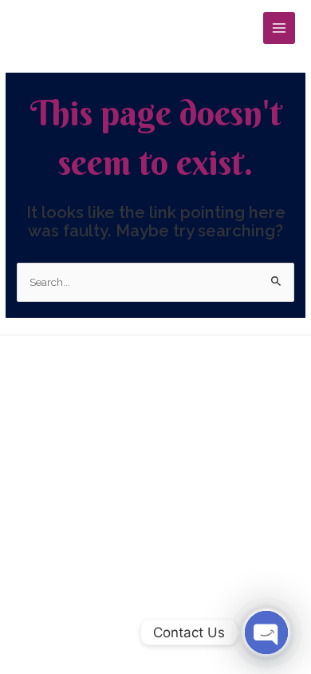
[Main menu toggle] (279, 28)
